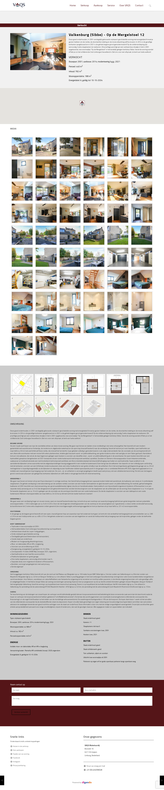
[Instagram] (82, 786)
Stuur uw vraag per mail (95, 766)
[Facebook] (78, 786)
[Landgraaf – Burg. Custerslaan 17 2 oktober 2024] (2, 780)
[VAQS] (19, 5)
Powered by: (77, 782)
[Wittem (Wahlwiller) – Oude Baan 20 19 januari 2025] (162, 780)
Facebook (16, 757)
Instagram (16, 761)
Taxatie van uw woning (21, 754)
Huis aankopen (18, 750)
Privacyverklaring (19, 765)
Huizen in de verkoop (20, 746)
